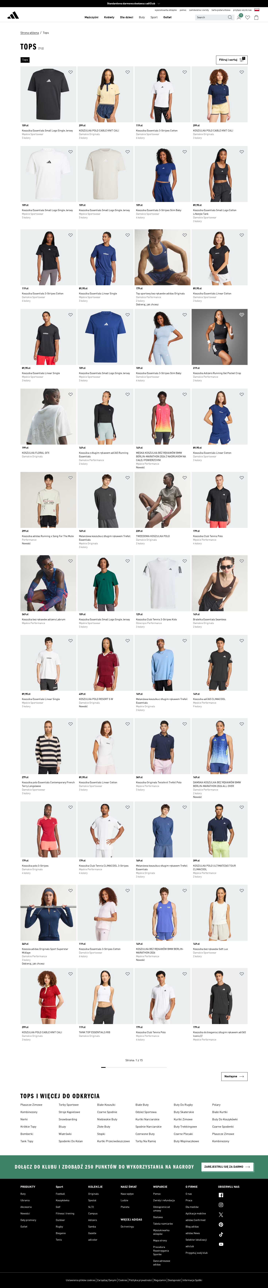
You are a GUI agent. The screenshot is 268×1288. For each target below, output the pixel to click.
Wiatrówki (65, 1134)
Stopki (101, 1134)
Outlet (167, 17)
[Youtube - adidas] (233, 1245)
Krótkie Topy (28, 1126)
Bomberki (26, 1134)
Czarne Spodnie (107, 1112)
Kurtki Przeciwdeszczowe (113, 1141)
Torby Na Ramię (145, 1141)
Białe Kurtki (220, 1112)
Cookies (122, 1280)
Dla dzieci (126, 17)
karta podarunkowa (221, 10)
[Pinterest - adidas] (233, 1225)
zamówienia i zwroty (199, 10)
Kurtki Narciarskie (147, 1119)
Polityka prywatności (140, 1280)
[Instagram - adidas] (233, 1205)
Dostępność (174, 1280)
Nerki (24, 1119)
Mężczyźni (91, 17)
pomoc (183, 10)
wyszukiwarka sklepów (166, 10)
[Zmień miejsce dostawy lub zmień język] (257, 10)
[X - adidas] (233, 1215)
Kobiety (109, 17)
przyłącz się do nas (242, 10)
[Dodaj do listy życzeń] (70, 72)
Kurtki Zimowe (183, 1119)
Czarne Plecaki (183, 1134)
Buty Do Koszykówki (225, 1119)
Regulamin (160, 1280)
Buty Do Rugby (183, 1105)
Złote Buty (103, 1126)
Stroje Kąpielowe (69, 1112)
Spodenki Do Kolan (71, 1141)
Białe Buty (142, 1105)
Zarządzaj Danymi (107, 1280)
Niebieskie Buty (107, 1119)
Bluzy (62, 1126)
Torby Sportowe (69, 1105)
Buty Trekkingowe (185, 1126)
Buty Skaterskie (184, 1112)
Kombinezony (28, 1112)
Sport (154, 17)
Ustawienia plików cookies (80, 1280)
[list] (118, 60)
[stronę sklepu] (13, 15)
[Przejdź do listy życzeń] (247, 17)
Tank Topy (26, 1141)
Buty (142, 17)
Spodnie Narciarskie (148, 1126)
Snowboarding (68, 1119)
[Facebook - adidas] (233, 1196)
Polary (216, 1105)
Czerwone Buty (145, 1134)
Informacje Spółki (192, 1280)
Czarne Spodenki (223, 1126)
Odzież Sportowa (145, 1112)
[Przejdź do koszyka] (256, 17)
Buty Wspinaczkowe (186, 1141)
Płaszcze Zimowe (31, 1105)
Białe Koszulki (106, 1105)
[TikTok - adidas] (233, 1235)
